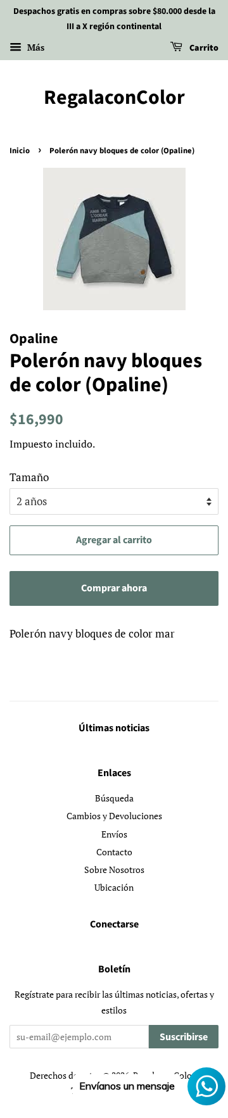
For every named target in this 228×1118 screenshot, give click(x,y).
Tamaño (29, 477)
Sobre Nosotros (114, 870)
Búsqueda (114, 798)
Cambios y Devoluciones (114, 816)
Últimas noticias (114, 728)
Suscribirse (184, 1037)
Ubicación (114, 887)
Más (34, 47)
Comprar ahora (114, 588)
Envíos (114, 834)
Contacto (114, 852)
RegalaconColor (114, 97)
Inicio (20, 150)
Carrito (202, 48)
